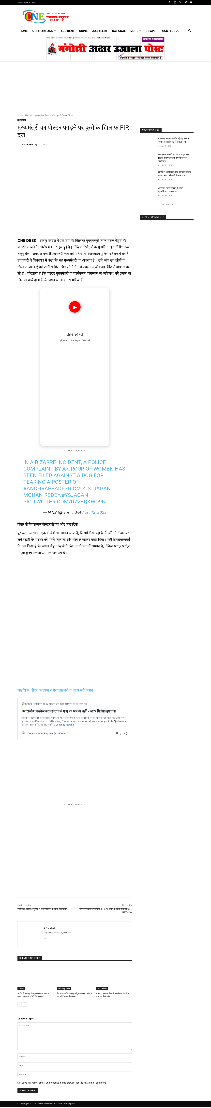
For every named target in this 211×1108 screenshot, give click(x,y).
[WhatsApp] (40, 153)
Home (24, 31)
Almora (21, 988)
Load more (166, 204)
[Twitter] (180, 2)
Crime (83, 31)
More (134, 31)
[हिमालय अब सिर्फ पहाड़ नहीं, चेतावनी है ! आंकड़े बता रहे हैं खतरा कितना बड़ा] (75, 977)
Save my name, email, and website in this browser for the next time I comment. (64, 1082)
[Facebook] (169, 2)
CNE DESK (28, 144)
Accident (68, 31)
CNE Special (102, 988)
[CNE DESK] (19, 144)
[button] (190, 31)
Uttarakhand (42, 31)
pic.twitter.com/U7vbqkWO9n (64, 501)
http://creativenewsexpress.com (58, 932)
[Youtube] (191, 2)
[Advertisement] (105, 89)
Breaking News (64, 988)
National (119, 31)
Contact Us (171, 31)
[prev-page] (19, 1004)
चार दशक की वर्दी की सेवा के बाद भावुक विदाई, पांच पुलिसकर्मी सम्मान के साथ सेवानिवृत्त (173, 157)
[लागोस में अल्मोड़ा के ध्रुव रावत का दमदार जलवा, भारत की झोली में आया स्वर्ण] (35, 977)
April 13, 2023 (94, 512)
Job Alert (99, 31)
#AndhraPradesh (47, 488)
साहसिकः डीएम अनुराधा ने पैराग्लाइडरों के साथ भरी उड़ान (55, 690)
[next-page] (25, 1004)
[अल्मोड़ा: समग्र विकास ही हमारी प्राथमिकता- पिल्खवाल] (148, 192)
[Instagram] (174, 2)
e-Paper (152, 31)
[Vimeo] (185, 2)
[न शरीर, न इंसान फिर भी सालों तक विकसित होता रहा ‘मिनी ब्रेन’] (114, 977)
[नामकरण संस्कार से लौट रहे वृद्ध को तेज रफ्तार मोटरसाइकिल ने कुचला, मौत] (148, 142)
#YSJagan (74, 495)
